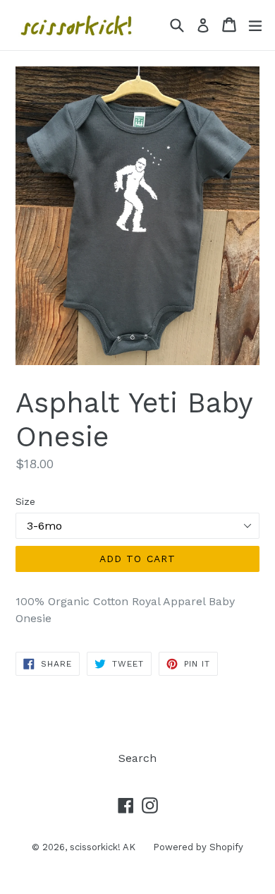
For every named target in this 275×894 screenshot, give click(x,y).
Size (25, 501)
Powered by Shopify (198, 847)
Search (137, 758)
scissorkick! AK (102, 847)
